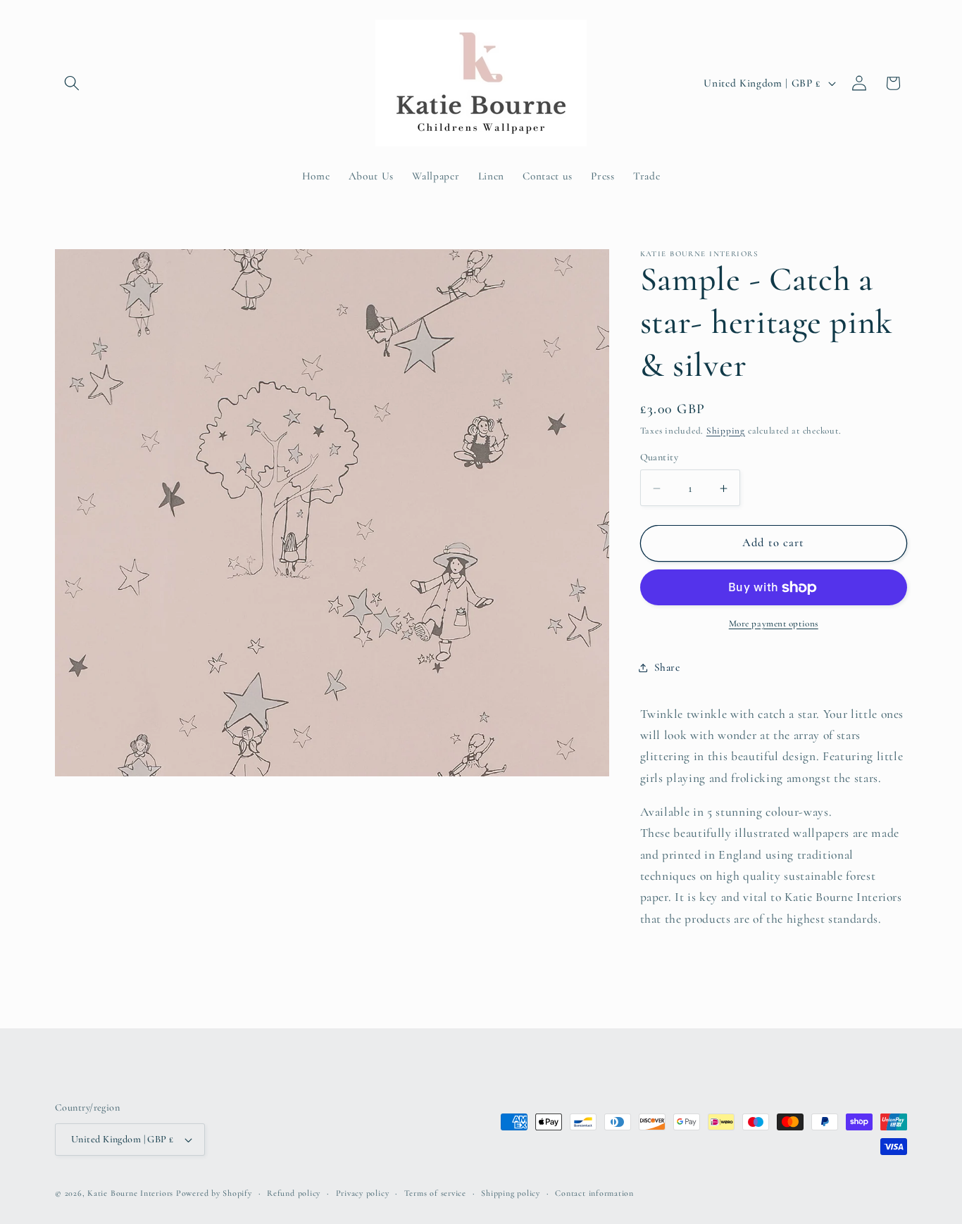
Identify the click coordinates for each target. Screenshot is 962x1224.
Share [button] (667, 667)
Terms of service (435, 1193)
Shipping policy (510, 1193)
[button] (72, 83)
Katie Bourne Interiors (130, 1193)
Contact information (594, 1193)
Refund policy (293, 1193)
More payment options (773, 624)
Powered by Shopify (214, 1193)
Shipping (725, 430)
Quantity (659, 458)
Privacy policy (362, 1193)
